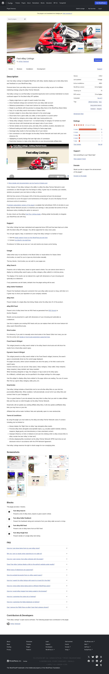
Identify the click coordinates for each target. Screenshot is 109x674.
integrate (99, 108)
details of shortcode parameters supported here (35, 337)
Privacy (9, 649)
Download (98, 60)
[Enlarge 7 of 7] (66, 471)
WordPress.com (89, 641)
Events (67, 644)
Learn (47, 641)
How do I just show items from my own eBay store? (23, 548)
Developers (49, 647)
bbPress (87, 647)
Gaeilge (25, 661)
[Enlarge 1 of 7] (24, 457)
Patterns (28, 649)
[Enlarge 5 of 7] (45, 477)
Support (99, 69)
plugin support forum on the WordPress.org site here (31, 237)
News (8, 644)
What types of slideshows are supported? (20, 570)
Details (11, 69)
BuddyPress (88, 649)
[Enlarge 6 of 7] (66, 457)
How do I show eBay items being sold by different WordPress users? (28, 586)
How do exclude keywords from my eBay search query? (24, 575)
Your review (77, 144)
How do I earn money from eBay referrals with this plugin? (25, 559)
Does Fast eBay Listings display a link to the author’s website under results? (30, 564)
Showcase (29, 641)
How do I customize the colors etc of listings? (21, 596)
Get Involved (68, 641)
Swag (67, 649)
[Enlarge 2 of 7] (24, 472)
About (8, 641)
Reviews (19, 69)
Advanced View (78, 114)
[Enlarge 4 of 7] (45, 465)
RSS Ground (52, 310)
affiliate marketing (93, 102)
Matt (86, 644)
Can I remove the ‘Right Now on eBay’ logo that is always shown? (28, 607)
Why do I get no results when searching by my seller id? (24, 553)
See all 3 (100, 98)
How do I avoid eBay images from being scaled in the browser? (27, 591)
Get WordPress (101, 3)
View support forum (80, 159)
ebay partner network (96, 105)
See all (100, 144)
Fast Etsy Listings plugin (33, 214)
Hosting (9, 647)
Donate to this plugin (80, 176)
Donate (68, 647)
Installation (29, 69)
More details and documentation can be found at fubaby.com (28, 183)
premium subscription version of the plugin (21, 205)
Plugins (28, 647)
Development (41, 69)
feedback (93, 108)
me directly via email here (23, 240)
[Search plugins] (25, 19)
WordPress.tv (50, 649)
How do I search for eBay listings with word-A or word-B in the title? (28, 580)
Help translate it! (67, 13)
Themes (28, 644)
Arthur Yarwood (24, 61)
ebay (100, 102)
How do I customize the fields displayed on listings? (23, 602)
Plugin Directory (11, 8)
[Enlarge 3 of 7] (45, 457)
